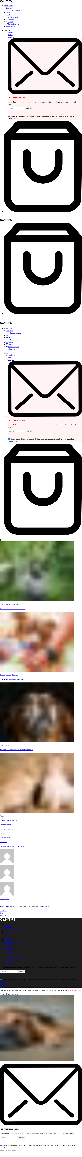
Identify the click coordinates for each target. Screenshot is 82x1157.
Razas (2, 816)
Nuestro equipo (13, 956)
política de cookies (74, 990)
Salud (6, 934)
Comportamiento (5, 604)
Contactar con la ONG (16, 960)
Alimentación (12, 936)
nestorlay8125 (4, 899)
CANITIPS (9, 949)
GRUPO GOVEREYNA (46, 906)
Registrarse (29, 108)
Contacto (9, 963)
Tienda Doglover (11, 943)
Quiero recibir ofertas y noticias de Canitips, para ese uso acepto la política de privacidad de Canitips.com (38, 979)
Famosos (9, 938)
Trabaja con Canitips (15, 958)
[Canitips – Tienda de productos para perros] (6, 2)
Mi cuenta (9, 945)
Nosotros (11, 951)
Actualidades (4, 745)
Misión (10, 953)
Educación (15, 604)
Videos (8, 940)
